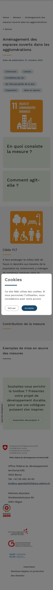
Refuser (12, 308)
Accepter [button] (29, 308)
